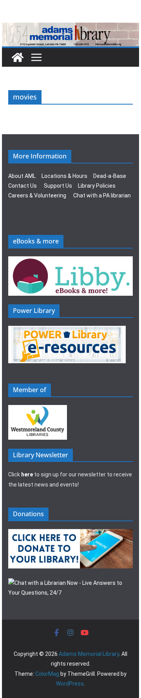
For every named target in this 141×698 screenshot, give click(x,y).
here (27, 474)
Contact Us (22, 186)
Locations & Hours (64, 176)
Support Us (58, 186)
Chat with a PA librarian (102, 195)
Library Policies (97, 186)
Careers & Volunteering (37, 195)
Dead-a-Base (109, 176)
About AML (22, 176)
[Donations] (70, 534)
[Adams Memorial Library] (70, 28)
